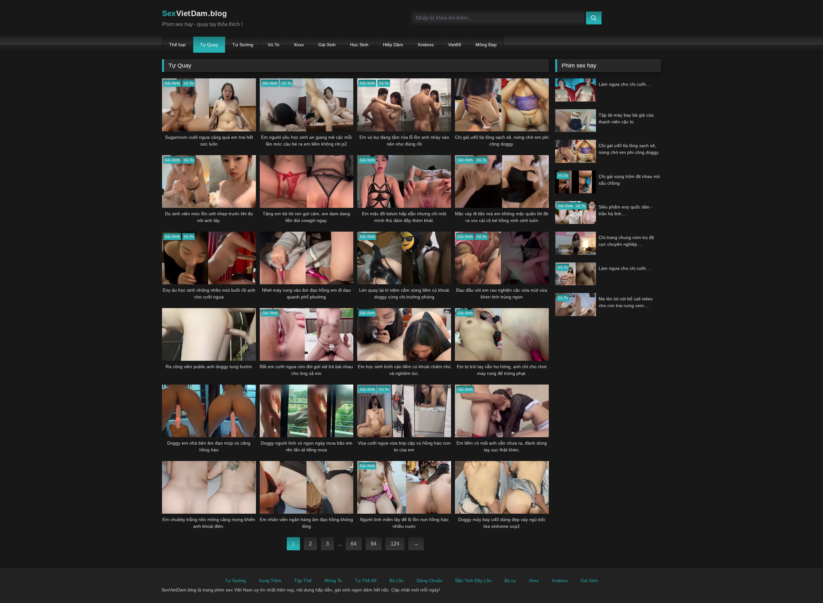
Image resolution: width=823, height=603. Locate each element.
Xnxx (299, 44)
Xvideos (426, 44)
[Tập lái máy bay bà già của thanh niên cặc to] (575, 120)
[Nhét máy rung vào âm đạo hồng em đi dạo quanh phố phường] (307, 258)
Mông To (333, 580)
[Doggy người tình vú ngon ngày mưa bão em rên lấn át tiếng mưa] (307, 411)
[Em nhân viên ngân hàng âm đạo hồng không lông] (307, 487)
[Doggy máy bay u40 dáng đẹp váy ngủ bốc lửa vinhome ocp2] (502, 487)
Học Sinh (359, 44)
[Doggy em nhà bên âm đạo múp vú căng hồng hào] (209, 411)
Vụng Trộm (270, 580)
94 (373, 543)
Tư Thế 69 (365, 580)
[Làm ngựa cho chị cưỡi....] (575, 89)
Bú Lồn (396, 580)
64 (354, 543)
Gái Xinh (327, 44)
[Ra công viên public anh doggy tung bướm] (209, 334)
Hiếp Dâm (393, 44)
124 (395, 543)
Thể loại (177, 44)
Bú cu (510, 580)
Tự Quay (209, 44)
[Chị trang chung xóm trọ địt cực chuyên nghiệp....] (575, 243)
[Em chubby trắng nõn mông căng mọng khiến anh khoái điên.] (209, 487)
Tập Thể (303, 580)
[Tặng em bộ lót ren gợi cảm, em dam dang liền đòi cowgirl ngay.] (307, 181)
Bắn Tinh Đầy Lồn (473, 580)
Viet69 (454, 44)
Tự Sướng (242, 44)
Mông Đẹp (486, 44)
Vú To (273, 44)
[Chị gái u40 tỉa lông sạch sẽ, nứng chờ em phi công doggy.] (502, 104)
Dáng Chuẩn (429, 580)
